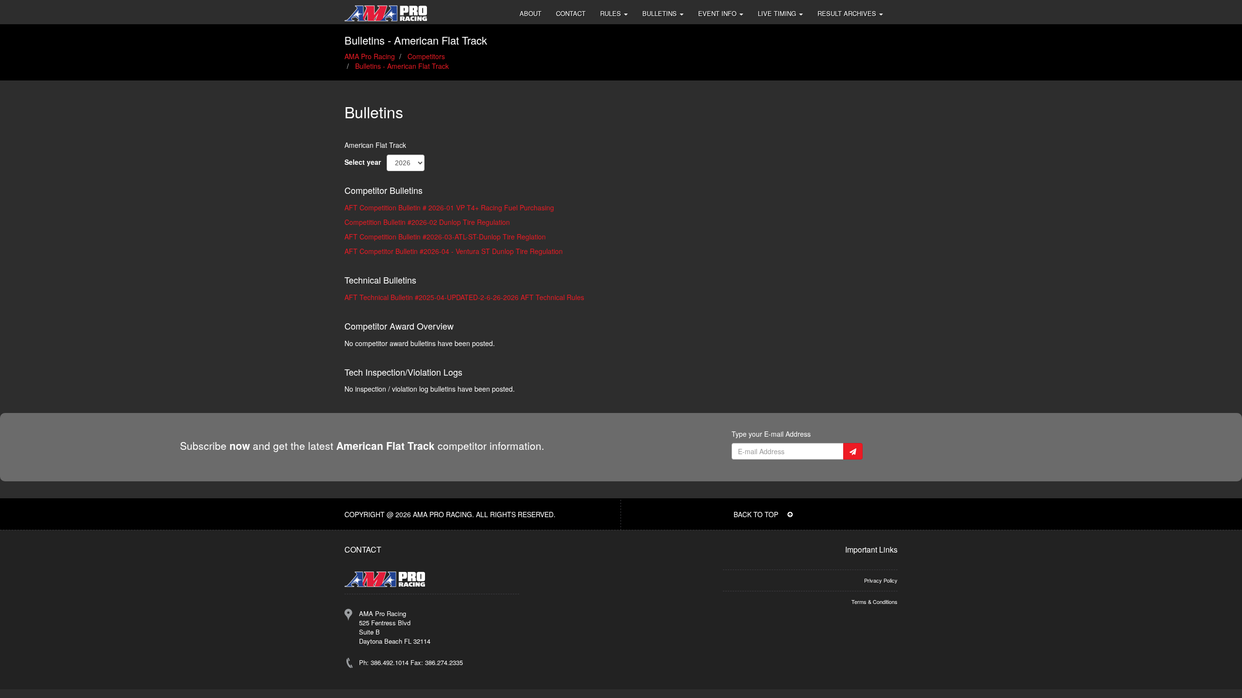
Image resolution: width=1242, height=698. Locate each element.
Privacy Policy (881, 580)
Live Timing (778, 13)
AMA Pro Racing (369, 56)
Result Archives (847, 13)
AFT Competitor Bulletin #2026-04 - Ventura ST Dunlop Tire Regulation (453, 251)
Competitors (426, 56)
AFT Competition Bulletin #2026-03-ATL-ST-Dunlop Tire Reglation (445, 236)
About (530, 13)
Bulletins (660, 13)
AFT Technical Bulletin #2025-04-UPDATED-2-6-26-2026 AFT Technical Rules (464, 297)
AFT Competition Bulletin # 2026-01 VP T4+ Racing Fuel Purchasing (449, 207)
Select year (362, 162)
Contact (571, 13)
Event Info (718, 13)
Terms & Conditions (874, 601)
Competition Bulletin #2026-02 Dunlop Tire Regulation (427, 222)
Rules (611, 13)
